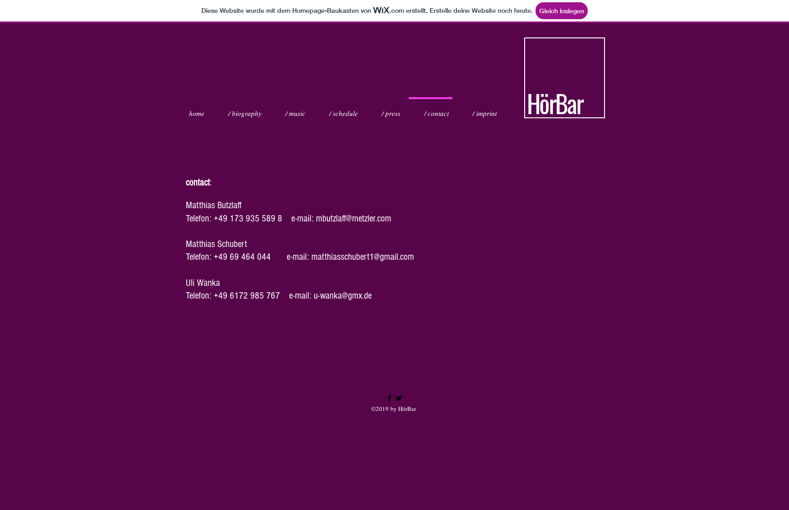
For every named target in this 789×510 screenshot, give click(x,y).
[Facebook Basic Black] (389, 398)
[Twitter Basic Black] (399, 398)
